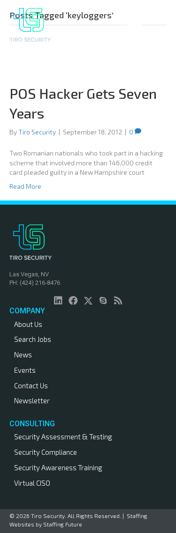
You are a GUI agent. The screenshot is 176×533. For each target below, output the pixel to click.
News (23, 354)
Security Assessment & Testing (63, 436)
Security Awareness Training (58, 467)
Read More (25, 186)
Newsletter (32, 400)
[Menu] (134, 25)
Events (25, 370)
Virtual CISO (32, 483)
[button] (58, 301)
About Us (28, 324)
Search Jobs (32, 339)
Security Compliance (45, 452)
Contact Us (31, 385)
